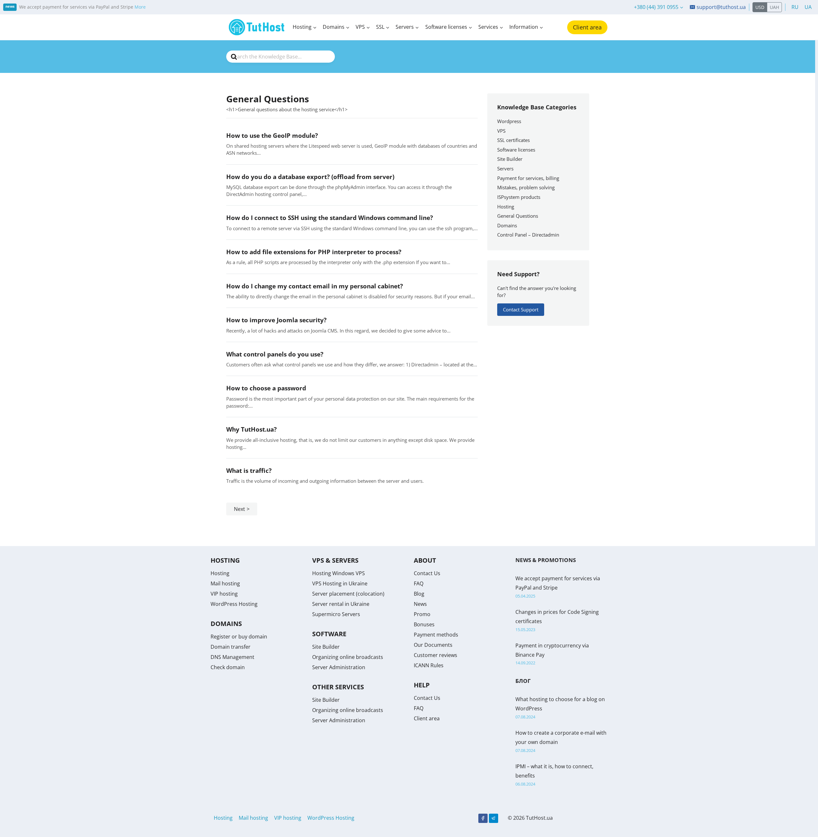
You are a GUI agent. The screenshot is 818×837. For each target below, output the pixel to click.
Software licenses (516, 149)
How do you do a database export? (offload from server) (310, 176)
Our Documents (433, 644)
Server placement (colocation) (348, 593)
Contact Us (427, 573)
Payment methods (436, 634)
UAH (774, 7)
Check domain (228, 667)
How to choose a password (266, 388)
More (140, 7)
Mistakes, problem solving (526, 187)
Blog (419, 593)
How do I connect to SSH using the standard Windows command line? (329, 217)
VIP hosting (224, 593)
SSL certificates (513, 140)
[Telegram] (493, 818)
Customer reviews (435, 655)
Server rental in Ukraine (340, 603)
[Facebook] (483, 818)
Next (239, 508)
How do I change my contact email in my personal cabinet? (314, 286)
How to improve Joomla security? (276, 320)
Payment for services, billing (528, 178)
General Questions (517, 216)
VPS (501, 131)
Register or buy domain (239, 636)
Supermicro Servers (336, 614)
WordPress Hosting (234, 603)
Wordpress (509, 121)
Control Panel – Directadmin (528, 234)
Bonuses (424, 624)
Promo (422, 614)
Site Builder (509, 159)
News (420, 603)
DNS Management (232, 657)
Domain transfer (231, 646)
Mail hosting (225, 583)
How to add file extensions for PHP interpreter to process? (313, 251)
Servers (505, 168)
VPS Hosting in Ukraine (339, 583)
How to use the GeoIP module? (272, 135)
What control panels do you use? (274, 354)
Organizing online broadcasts (347, 657)
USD (759, 7)
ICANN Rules (429, 665)
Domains (507, 225)
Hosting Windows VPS (338, 573)
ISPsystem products (518, 197)
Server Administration (338, 667)
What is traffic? (249, 470)
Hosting (505, 206)
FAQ (418, 583)
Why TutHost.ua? (251, 429)
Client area (587, 27)
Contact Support (520, 309)
